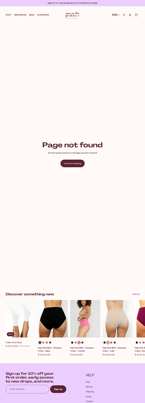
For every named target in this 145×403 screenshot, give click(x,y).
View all (135, 294)
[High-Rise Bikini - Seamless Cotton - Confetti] (47, 342)
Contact (89, 401)
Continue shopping (72, 163)
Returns (89, 386)
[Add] (31, 333)
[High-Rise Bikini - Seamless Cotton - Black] (40, 342)
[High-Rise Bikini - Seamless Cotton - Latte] (43, 342)
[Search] (124, 15)
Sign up (58, 389)
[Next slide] (136, 328)
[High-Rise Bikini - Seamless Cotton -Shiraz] (50, 342)
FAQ (88, 382)
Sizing (88, 396)
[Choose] (63, 333)
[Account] (130, 15)
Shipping (90, 391)
